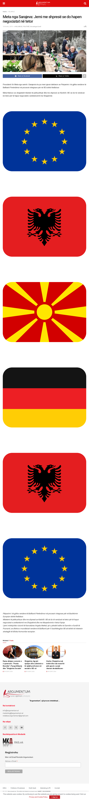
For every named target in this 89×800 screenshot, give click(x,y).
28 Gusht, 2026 (8, 671)
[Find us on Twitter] (16, 727)
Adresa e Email (11, 761)
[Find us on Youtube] (21, 727)
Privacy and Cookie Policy (38, 797)
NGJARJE (11, 11)
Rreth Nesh (32, 788)
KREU (4, 788)
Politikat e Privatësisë (18, 788)
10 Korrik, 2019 (8, 26)
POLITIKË (26, 26)
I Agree (55, 797)
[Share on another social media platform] (84, 76)
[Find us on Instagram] (10, 727)
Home (5, 11)
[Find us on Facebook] (5, 727)
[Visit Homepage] (43, 3)
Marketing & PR (45, 788)
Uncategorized (35, 26)
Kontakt (57, 788)
